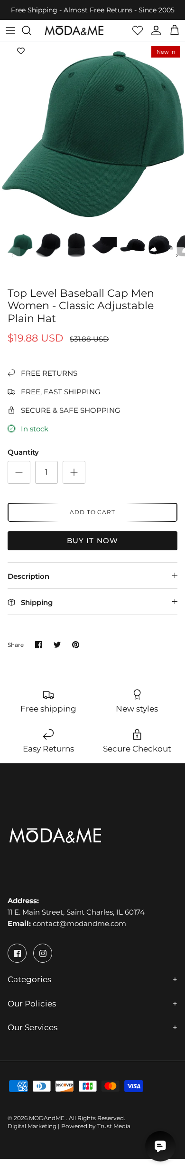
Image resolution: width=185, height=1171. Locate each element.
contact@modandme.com (79, 923)
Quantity (23, 452)
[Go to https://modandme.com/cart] (174, 30)
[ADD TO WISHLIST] (21, 50)
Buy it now (93, 540)
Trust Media (113, 1126)
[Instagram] (42, 953)
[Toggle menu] (10, 30)
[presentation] (12, 255)
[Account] (153, 30)
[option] (92, 134)
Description (28, 576)
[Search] (31, 30)
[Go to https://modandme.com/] (74, 30)
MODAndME (47, 1118)
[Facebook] (17, 953)
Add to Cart (93, 512)
